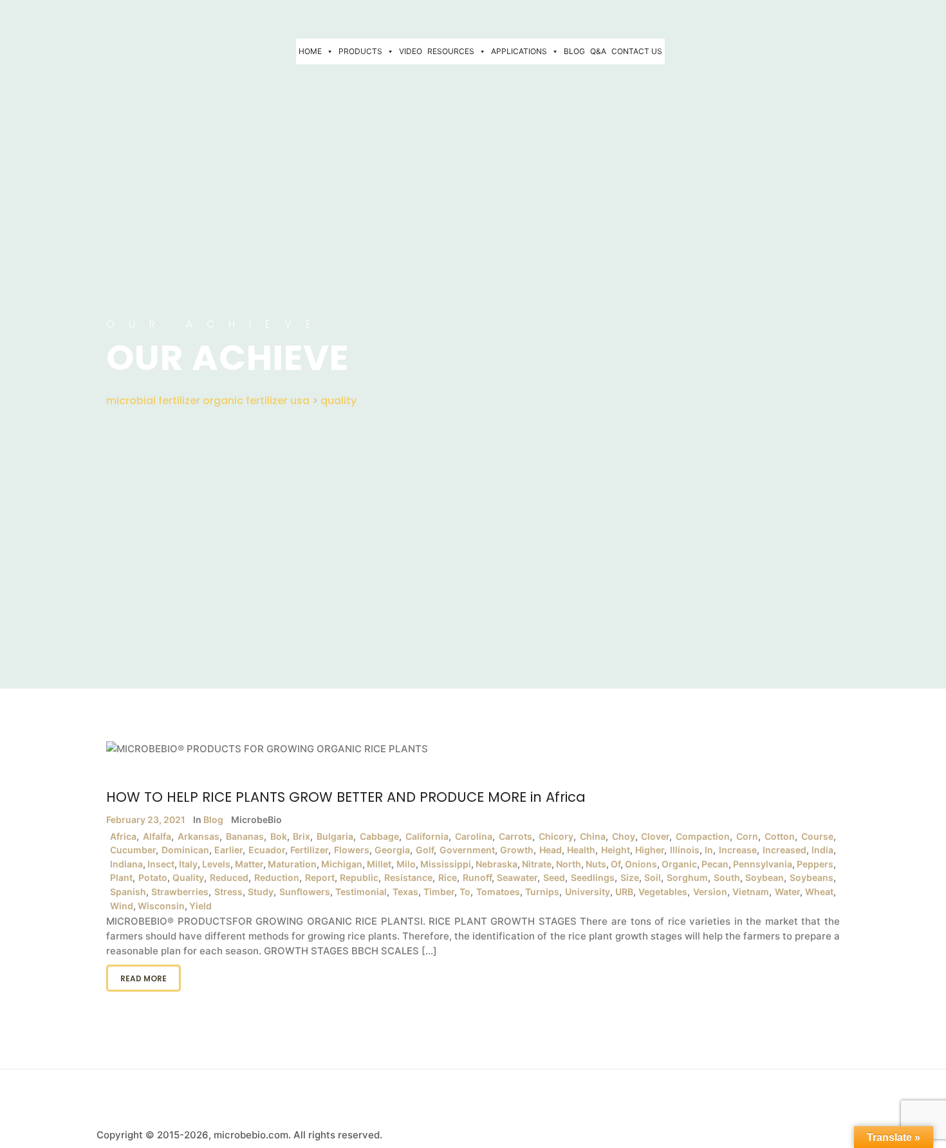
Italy (188, 863)
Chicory (556, 836)
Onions (641, 863)
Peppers (815, 863)
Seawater (517, 877)
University (587, 891)
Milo (406, 863)
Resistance (408, 877)
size (629, 877)
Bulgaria (335, 836)
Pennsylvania (762, 863)
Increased (784, 849)
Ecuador (266, 849)
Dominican (185, 849)
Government (467, 849)
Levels (216, 863)
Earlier (228, 849)
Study (261, 891)
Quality (188, 877)
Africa (123, 836)
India (822, 849)
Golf (425, 849)
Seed (554, 877)
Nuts (596, 863)
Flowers (351, 849)
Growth (516, 849)
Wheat (819, 891)
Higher (649, 849)
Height (615, 849)
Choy (623, 836)
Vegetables (662, 891)
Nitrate (537, 863)
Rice (447, 877)
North (568, 863)
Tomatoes (498, 891)
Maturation (292, 863)
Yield (200, 905)
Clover (655, 836)
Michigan (341, 863)
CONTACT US (636, 51)
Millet (379, 863)
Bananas (245, 836)
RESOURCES (450, 51)
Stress (228, 891)
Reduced (229, 877)
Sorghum (687, 877)
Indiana (126, 863)
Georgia (392, 849)
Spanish (128, 891)
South (727, 877)
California (427, 836)
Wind (121, 905)
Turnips (542, 891)
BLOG (574, 51)
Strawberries (180, 891)
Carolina (473, 836)
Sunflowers (304, 891)
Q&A (598, 51)
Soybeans (811, 877)
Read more (143, 978)
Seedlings (593, 877)
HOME (310, 51)
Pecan (714, 863)
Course (817, 836)
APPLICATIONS (519, 51)
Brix (301, 836)
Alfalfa (157, 836)
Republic (359, 877)
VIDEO (410, 51)
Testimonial (361, 891)
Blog (213, 819)
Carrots (515, 836)
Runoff (477, 877)
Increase (738, 849)
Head (550, 849)
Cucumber (133, 849)
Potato (152, 877)
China (593, 836)
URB (624, 891)
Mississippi (445, 863)
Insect (160, 863)
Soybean (764, 877)
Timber (438, 891)
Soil (652, 877)
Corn (747, 836)
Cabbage (379, 836)
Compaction (703, 836)
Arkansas (198, 836)
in (709, 849)
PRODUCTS (360, 51)
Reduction (276, 877)
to (464, 891)
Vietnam (750, 891)
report (320, 877)
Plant (121, 877)
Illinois (685, 849)
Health (581, 849)
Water (787, 891)
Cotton (780, 836)
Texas (405, 891)
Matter (249, 863)
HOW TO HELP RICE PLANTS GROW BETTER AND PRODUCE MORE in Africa (346, 797)
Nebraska (496, 863)
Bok (278, 836)
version (710, 891)
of (615, 863)
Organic (679, 863)
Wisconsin (161, 905)
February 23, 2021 (145, 819)
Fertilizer (309, 849)
